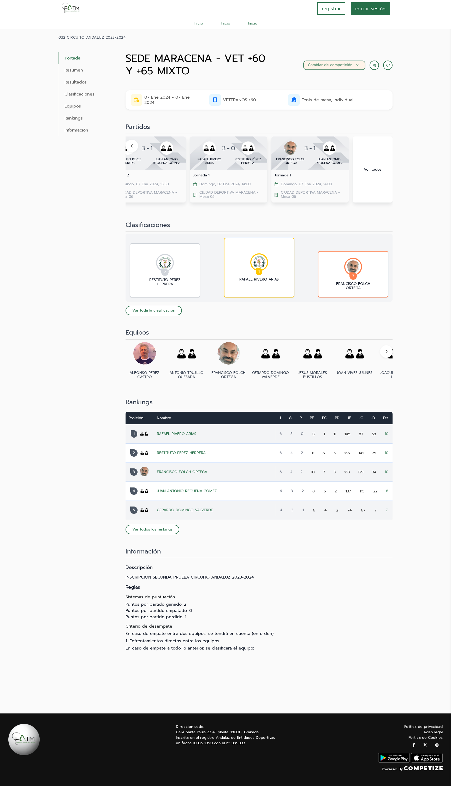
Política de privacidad (423, 726)
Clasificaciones (79, 94)
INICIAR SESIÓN (370, 8)
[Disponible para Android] (394, 761)
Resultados (75, 82)
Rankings (73, 118)
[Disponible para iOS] (427, 761)
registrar (331, 8)
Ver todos (373, 169)
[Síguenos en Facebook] (414, 745)
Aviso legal (433, 732)
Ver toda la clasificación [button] (153, 310)
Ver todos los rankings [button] (152, 529)
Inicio (198, 23)
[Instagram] (436, 745)
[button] (388, 65)
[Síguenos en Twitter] (425, 745)
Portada (72, 58)
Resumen (73, 70)
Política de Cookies (425, 737)
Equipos (72, 106)
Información (76, 130)
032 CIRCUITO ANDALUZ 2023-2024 (92, 37)
